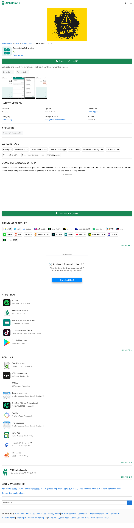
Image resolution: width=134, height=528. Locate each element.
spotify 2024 (12, 240)
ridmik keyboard (98, 234)
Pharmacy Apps (53, 155)
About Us (30, 514)
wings (70, 234)
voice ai (58, 234)
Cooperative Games (11, 155)
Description (8, 72)
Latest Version (12, 103)
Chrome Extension (96, 514)
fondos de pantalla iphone (13, 493)
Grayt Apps (18, 55)
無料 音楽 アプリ (71, 489)
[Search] (129, 502)
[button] (125, 3)
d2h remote (102, 489)
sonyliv (122, 229)
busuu (28, 229)
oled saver (100, 229)
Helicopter (7, 149)
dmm (30, 234)
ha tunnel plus (43, 234)
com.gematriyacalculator (55, 119)
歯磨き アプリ (18, 489)
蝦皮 (19, 234)
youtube (82, 234)
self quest (41, 229)
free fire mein (90, 489)
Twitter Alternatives (39, 149)
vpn (18, 229)
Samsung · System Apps (58, 518)
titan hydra (56, 229)
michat (9, 234)
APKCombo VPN (113, 514)
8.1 (5, 111)
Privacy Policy (54, 514)
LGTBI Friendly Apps (58, 149)
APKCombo (7, 43)
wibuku (69, 229)
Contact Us (82, 514)
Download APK (69, 61)
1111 (112, 229)
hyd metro (6, 489)
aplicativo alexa (114, 489)
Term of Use (41, 514)
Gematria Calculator (23, 48)
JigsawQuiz (21, 518)
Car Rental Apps (113, 149)
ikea (81, 489)
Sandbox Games (21, 149)
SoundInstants (8, 518)
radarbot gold (84, 229)
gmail (9, 229)
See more (125, 245)
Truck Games (74, 149)
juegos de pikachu (55, 489)
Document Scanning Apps (93, 149)
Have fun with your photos (33, 155)
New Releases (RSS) (100, 518)
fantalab (114, 234)
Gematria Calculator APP (19, 163)
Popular (7, 357)
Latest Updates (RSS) (80, 518)
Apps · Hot (8, 294)
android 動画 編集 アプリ (35, 489)
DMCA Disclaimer (68, 514)
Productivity (22, 72)
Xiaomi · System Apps (37, 518)
